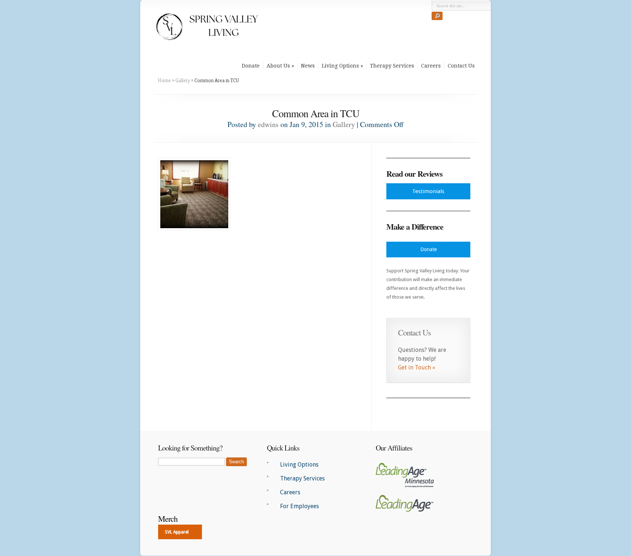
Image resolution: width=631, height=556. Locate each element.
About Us (278, 66)
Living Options (340, 66)
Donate (251, 66)
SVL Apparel (176, 531)
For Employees (299, 506)
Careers (431, 66)
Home (164, 80)
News (308, 66)
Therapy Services (392, 66)
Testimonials (428, 191)
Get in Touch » (416, 367)
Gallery (182, 80)
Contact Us (461, 66)
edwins (268, 124)
